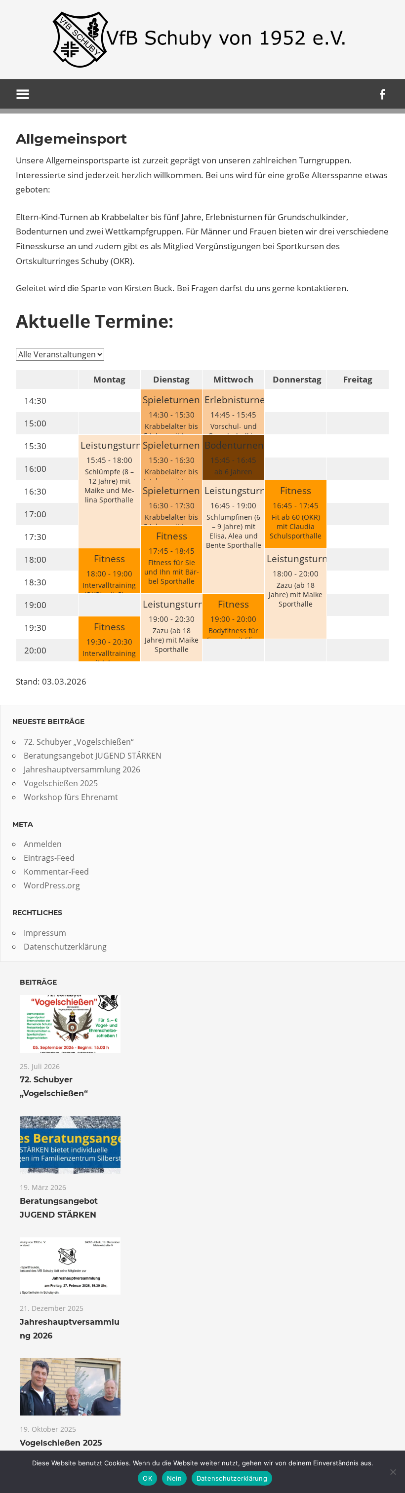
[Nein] (393, 1472)
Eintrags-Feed (49, 857)
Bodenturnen (234, 445)
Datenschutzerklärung (65, 946)
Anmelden (43, 844)
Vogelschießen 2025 (61, 783)
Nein (174, 1478)
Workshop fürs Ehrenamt (71, 797)
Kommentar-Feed (56, 871)
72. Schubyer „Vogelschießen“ (79, 741)
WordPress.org (52, 885)
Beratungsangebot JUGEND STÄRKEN (93, 755)
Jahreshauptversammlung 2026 (82, 769)
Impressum (45, 932)
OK (147, 1478)
